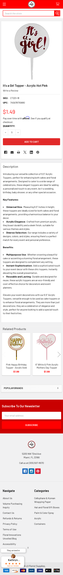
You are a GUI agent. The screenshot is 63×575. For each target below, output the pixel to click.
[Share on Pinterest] (38, 152)
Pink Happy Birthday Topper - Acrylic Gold (16, 366)
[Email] (12, 152)
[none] (31, 51)
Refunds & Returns (12, 518)
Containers (39, 523)
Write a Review (10, 90)
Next (59, 354)
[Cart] (58, 4)
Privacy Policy (10, 523)
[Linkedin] (31, 152)
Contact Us (8, 512)
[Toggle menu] (4, 4)
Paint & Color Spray (44, 512)
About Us (7, 498)
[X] (25, 152)
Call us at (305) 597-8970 (31, 462)
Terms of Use (9, 529)
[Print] (18, 152)
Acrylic (37, 518)
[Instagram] (31, 471)
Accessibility (9, 543)
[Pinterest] (38, 471)
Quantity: (9, 125)
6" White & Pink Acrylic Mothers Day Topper (46, 366)
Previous (4, 354)
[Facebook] (5, 152)
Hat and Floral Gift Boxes (46, 507)
